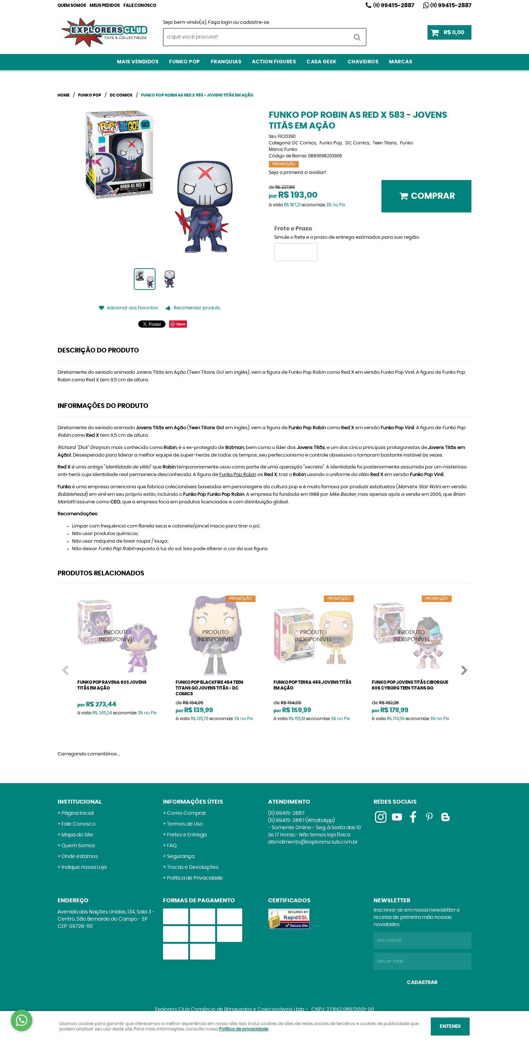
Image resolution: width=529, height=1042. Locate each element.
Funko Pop (184, 61)
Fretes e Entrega (187, 834)
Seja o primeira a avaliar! (297, 172)
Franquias (226, 61)
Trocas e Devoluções (192, 867)
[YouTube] (397, 817)
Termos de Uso (185, 824)
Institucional (80, 802)
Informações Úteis (193, 802)
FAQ (172, 845)
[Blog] (445, 817)
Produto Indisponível (117, 636)
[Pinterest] (429, 817)
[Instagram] (263, 5)
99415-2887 (393, 5)
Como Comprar (186, 813)
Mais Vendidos (138, 61)
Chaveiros (363, 61)
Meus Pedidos (105, 5)
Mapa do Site (77, 834)
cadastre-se (254, 22)
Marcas (400, 61)
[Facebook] (413, 817)
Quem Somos (72, 5)
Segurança (180, 856)
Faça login (220, 22)
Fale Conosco (139, 5)
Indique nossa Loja (84, 867)
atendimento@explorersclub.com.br (313, 842)
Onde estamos (80, 856)
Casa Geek (322, 61)
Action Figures (274, 61)
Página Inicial (78, 813)
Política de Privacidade (195, 878)
